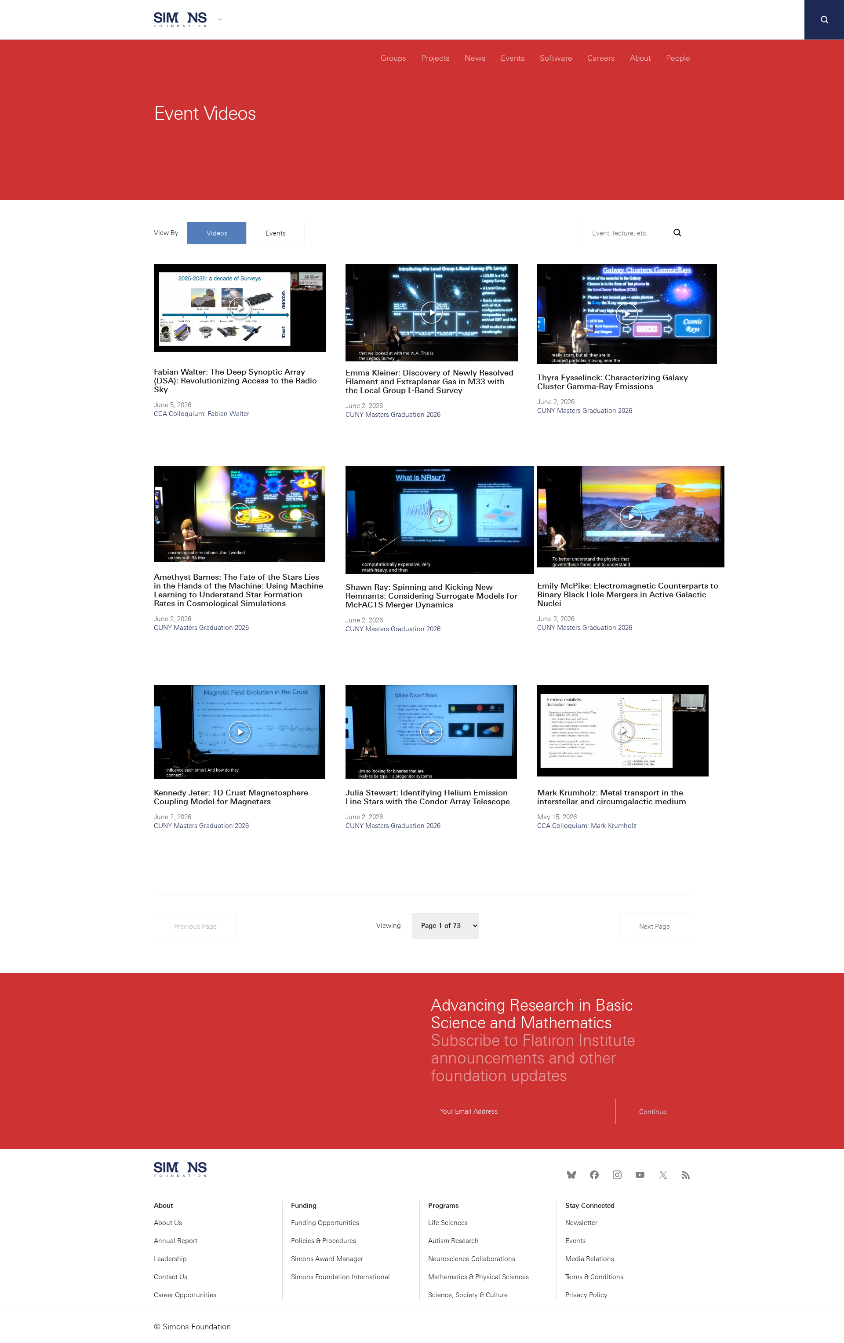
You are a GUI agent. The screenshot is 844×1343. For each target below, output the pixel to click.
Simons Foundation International (340, 1277)
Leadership (170, 1259)
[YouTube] (640, 1174)
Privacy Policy (586, 1295)
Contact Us (170, 1277)
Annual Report (175, 1241)
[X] (662, 1174)
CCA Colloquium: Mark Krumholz (587, 826)
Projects (435, 58)
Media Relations (589, 1259)
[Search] (824, 20)
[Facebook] (594, 1174)
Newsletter (581, 1223)
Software (556, 58)
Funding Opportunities (325, 1223)
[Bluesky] (571, 1174)
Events (513, 58)
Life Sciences (448, 1223)
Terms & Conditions (594, 1277)
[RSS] (685, 1174)
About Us (168, 1223)
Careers (601, 58)
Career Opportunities (185, 1295)
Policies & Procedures (323, 1241)
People (678, 58)
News (475, 58)
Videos (217, 233)
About (640, 58)
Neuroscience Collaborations (471, 1259)
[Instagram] (617, 1174)
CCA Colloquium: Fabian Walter (201, 414)
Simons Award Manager (327, 1259)
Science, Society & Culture (468, 1295)
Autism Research (453, 1241)
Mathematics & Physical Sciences (478, 1277)
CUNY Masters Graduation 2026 (393, 415)
